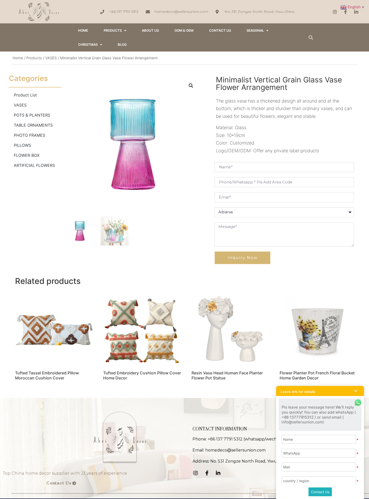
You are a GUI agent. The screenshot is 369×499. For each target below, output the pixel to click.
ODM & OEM (184, 30)
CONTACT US (220, 30)
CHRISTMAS (88, 44)
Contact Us (320, 492)
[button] (61, 483)
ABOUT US (150, 30)
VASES (51, 58)
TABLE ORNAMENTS (33, 125)
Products (113, 30)
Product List (25, 94)
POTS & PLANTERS (32, 115)
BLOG (122, 44)
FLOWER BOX (26, 155)
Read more (30, 390)
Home (18, 58)
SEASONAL (255, 30)
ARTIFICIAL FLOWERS (34, 165)
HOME (83, 30)
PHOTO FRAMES (29, 135)
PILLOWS (22, 145)
